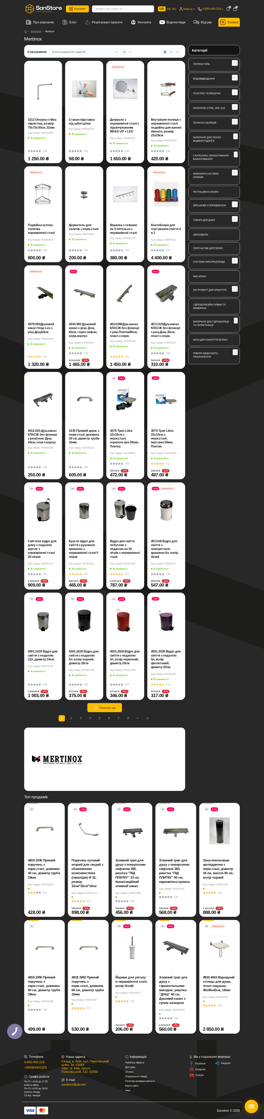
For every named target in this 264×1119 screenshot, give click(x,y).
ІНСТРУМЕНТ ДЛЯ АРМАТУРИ (210, 290)
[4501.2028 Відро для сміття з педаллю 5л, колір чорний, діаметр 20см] (84, 620)
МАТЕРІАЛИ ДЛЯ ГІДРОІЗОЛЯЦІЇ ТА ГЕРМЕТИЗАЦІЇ (211, 323)
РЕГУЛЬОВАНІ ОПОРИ (205, 192)
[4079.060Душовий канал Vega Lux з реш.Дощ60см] (43, 293)
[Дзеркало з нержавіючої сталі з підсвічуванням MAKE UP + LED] (125, 89)
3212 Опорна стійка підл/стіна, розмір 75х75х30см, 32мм (42, 123)
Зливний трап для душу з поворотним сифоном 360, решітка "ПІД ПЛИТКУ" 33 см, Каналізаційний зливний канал (130, 873)
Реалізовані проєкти (107, 22)
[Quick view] (52, 72)
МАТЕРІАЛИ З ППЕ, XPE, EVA (209, 108)
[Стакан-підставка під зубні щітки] (84, 89)
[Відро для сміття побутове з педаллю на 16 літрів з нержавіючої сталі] (125, 510)
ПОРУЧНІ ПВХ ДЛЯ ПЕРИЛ (208, 248)
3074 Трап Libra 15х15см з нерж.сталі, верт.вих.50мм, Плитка (162, 438)
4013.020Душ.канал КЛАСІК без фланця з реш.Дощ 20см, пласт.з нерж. (165, 330)
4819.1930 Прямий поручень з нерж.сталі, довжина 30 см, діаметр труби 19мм (44, 869)
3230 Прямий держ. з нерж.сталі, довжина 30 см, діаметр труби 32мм (84, 436)
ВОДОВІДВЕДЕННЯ (204, 78)
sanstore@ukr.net (73, 1084)
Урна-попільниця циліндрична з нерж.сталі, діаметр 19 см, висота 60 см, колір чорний (218, 869)
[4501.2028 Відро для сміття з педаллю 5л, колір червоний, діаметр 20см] (125, 620)
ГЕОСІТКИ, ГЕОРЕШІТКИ (207, 93)
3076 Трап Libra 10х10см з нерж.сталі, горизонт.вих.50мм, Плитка (124, 438)
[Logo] (43, 9)
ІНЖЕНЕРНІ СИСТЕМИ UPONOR (206, 175)
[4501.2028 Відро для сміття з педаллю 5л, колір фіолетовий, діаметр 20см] (166, 620)
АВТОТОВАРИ (200, 234)
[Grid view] (165, 52)
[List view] (171, 52)
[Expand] (235, 63)
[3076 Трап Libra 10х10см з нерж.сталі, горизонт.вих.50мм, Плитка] (125, 400)
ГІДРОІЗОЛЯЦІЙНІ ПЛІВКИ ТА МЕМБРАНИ (209, 306)
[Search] (150, 9)
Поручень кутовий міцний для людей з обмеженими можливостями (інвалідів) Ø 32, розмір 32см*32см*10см (87, 873)
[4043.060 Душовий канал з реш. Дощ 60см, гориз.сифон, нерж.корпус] (84, 293)
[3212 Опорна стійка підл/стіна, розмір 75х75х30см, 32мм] (43, 89)
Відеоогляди (176, 22)
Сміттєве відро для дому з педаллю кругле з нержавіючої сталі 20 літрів (42, 549)
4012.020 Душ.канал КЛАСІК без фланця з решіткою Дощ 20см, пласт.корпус (42, 436)
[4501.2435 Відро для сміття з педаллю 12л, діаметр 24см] (43, 620)
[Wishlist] (52, 81)
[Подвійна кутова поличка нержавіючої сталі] (43, 194)
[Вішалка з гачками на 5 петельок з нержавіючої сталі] (125, 194)
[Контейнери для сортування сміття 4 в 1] (166, 194)
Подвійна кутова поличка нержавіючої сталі (41, 229)
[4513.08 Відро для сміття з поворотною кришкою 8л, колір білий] (166, 510)
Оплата (129, 1072)
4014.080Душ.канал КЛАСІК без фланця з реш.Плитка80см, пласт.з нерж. (124, 330)
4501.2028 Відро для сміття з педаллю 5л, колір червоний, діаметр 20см (125, 657)
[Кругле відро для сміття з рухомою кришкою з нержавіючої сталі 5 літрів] (84, 510)
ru (174, 8)
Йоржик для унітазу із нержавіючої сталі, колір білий (131, 982)
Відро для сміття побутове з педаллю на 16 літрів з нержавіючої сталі (125, 549)
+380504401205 (35, 1067)
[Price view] (177, 52)
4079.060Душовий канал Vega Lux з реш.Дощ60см (41, 328)
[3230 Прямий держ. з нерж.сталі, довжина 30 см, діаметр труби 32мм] (84, 400)
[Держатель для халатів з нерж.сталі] (84, 194)
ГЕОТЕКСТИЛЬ (201, 64)
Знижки (232, 22)
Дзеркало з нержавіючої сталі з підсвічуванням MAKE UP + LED (124, 125)
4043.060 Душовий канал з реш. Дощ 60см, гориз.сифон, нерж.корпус (83, 330)
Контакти (144, 22)
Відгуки (206, 22)
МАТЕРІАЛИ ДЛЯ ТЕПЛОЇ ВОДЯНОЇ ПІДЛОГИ (207, 139)
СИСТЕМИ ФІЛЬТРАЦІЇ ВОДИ (209, 261)
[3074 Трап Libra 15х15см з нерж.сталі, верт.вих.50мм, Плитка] (166, 400)
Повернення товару (136, 1076)
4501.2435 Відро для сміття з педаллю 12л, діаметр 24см (42, 655)
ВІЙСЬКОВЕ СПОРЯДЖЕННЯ (209, 205)
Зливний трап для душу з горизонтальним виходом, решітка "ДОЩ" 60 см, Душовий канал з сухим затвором (173, 990)
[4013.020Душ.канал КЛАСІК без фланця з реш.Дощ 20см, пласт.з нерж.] (166, 293)
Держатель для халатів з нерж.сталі (83, 227)
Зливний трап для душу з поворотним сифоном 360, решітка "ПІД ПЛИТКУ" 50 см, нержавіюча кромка (174, 871)
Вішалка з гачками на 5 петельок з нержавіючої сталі (123, 229)
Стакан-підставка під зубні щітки (82, 121)
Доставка (130, 1067)
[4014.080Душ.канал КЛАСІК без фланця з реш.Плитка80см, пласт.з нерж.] (125, 293)
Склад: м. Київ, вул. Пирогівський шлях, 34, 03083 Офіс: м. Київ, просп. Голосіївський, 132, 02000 (85, 1066)
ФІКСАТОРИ (199, 276)
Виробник (36, 31)
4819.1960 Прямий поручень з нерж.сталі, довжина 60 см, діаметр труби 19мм (88, 986)
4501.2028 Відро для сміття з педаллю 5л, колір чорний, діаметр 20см (83, 657)
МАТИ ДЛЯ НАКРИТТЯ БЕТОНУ (210, 339)
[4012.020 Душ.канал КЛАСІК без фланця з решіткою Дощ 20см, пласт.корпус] (43, 400)
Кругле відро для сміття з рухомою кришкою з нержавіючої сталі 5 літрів (83, 549)
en (169, 8)
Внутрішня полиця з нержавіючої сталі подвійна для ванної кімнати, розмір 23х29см (166, 127)
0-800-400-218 (34, 1062)
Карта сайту (132, 1085)
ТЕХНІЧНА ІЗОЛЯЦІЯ (204, 122)
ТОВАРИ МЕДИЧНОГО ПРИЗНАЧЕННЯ (205, 355)
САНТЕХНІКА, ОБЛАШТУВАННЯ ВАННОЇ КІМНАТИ (211, 157)
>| (147, 718)
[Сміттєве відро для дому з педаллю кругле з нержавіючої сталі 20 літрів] (43, 510)
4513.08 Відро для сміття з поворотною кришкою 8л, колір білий (164, 549)
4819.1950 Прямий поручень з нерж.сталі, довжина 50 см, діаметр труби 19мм (44, 986)
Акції (127, 1090)
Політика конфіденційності (140, 1081)
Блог (72, 22)
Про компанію (43, 22)
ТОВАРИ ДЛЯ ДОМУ (204, 220)
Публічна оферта (134, 1062)
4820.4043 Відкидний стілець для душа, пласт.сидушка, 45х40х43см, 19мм (219, 984)
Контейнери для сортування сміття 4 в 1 (166, 229)
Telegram (226, 1063)
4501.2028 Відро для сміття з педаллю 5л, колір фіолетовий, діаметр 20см (166, 659)
